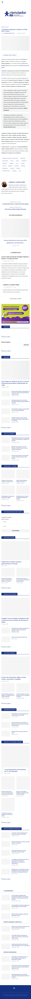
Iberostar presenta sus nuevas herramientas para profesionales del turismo (7, 793)
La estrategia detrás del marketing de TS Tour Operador (15, 770)
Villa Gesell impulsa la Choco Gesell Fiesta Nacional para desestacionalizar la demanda (20, 401)
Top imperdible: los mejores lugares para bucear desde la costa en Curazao (20, 906)
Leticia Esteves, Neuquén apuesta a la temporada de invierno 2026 (20, 714)
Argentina (3, 70)
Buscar (26, 345)
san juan (12, 168)
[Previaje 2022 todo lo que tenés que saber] (5, 734)
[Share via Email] (17, 177)
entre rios (4, 163)
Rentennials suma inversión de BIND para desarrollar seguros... (22, 497)
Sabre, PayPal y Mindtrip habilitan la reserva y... (21, 481)
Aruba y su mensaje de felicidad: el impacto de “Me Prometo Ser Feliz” (22, 793)
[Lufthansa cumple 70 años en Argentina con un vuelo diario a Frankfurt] (23, 687)
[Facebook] (12, 988)
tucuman (14, 170)
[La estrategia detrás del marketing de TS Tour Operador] (15, 759)
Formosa (11, 163)
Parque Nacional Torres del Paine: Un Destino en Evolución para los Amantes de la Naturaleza (20, 724)
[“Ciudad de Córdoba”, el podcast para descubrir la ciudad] (8, 804)
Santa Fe (18, 168)
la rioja (4, 165)
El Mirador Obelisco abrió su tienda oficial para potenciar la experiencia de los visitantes (20, 419)
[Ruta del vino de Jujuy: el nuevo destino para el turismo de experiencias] (23, 572)
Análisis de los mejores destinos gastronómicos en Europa (11, 562)
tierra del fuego (6, 170)
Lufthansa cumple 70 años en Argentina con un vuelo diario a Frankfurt (22, 695)
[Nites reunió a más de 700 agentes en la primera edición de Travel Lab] (5, 929)
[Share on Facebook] (12, 177)
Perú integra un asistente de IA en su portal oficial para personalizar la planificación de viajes (15, 383)
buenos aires (5, 160)
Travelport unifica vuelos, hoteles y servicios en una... (7, 481)
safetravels (5, 168)
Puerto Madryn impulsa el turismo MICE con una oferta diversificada (20, 409)
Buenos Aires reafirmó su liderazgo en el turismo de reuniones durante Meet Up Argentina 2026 (20, 393)
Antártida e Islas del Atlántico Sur (10, 158)
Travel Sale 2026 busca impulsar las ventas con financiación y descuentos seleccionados (20, 937)
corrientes (24, 160)
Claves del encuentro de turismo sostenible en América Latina (19, 851)
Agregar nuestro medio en (9, 55)
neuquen (17, 165)
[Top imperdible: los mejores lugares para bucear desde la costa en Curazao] (5, 907)
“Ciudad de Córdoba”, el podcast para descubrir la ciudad (7, 814)
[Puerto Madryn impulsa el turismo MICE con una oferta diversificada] (5, 411)
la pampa (23, 163)
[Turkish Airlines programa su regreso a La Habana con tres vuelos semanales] (8, 687)
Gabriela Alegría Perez (9, 33)
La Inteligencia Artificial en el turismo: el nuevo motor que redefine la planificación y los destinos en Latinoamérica (20, 861)
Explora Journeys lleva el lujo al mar (19, 637)
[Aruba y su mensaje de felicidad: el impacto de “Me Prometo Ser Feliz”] (23, 783)
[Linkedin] (18, 988)
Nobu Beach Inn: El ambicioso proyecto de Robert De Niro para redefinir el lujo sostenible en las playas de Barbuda (20, 871)
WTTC (20, 170)
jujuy (17, 163)
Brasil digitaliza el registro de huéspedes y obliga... (7, 497)
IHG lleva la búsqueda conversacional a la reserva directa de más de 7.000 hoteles (20, 457)
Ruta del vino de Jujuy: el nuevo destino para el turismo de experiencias (23, 580)
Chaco (12, 160)
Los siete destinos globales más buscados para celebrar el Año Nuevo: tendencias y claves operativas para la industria (20, 897)
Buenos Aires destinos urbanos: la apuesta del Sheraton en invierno (6, 580)
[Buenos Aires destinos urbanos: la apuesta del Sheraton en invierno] (8, 572)
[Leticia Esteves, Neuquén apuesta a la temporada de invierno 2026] (5, 716)
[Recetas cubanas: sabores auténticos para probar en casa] (5, 916)
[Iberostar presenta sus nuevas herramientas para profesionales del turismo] (8, 783)
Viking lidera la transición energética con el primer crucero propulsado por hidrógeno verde (20, 629)
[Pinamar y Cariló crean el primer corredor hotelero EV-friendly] (5, 844)
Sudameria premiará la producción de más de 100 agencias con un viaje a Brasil (21, 945)
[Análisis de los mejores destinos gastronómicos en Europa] (15, 550)
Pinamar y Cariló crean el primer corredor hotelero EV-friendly (21, 842)
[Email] (26, 2)
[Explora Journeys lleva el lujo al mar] (5, 639)
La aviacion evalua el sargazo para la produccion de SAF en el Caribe (19, 833)
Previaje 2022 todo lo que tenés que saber (20, 732)
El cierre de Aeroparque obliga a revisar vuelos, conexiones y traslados (13, 678)
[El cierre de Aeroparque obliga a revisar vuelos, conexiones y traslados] (15, 666)
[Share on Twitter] (14, 177)
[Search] (28, 2)
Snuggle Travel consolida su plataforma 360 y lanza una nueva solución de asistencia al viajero (15, 620)
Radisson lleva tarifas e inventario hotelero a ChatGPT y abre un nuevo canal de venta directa (20, 448)
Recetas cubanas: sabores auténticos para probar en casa (20, 914)
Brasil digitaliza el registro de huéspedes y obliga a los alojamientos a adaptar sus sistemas (20, 439)
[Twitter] (21, 2)
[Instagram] (23, 2)
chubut (17, 160)
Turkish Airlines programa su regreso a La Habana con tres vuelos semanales (7, 695)
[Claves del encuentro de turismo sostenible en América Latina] (5, 853)
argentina (22, 158)
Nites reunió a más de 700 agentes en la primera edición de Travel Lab (20, 927)
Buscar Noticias (5, 342)
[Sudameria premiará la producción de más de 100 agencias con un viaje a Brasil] (5, 946)
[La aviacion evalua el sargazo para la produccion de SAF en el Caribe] (5, 835)
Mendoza (10, 165)
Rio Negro (23, 165)
